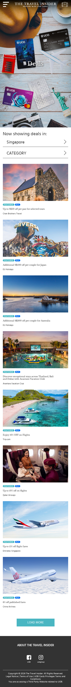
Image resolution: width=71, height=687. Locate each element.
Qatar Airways (9, 495)
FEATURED (8, 205)
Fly (17, 205)
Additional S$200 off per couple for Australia (26, 320)
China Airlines (9, 607)
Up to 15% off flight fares (15, 546)
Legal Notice (12, 676)
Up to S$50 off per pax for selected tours (24, 209)
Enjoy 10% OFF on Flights (16, 435)
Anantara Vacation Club (13, 384)
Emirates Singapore (11, 551)
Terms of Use (26, 676)
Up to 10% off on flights (15, 490)
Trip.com (6, 439)
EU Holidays (8, 269)
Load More (35, 622)
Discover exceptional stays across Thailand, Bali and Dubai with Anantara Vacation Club (28, 377)
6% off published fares (14, 602)
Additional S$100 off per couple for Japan (24, 265)
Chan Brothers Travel (12, 214)
